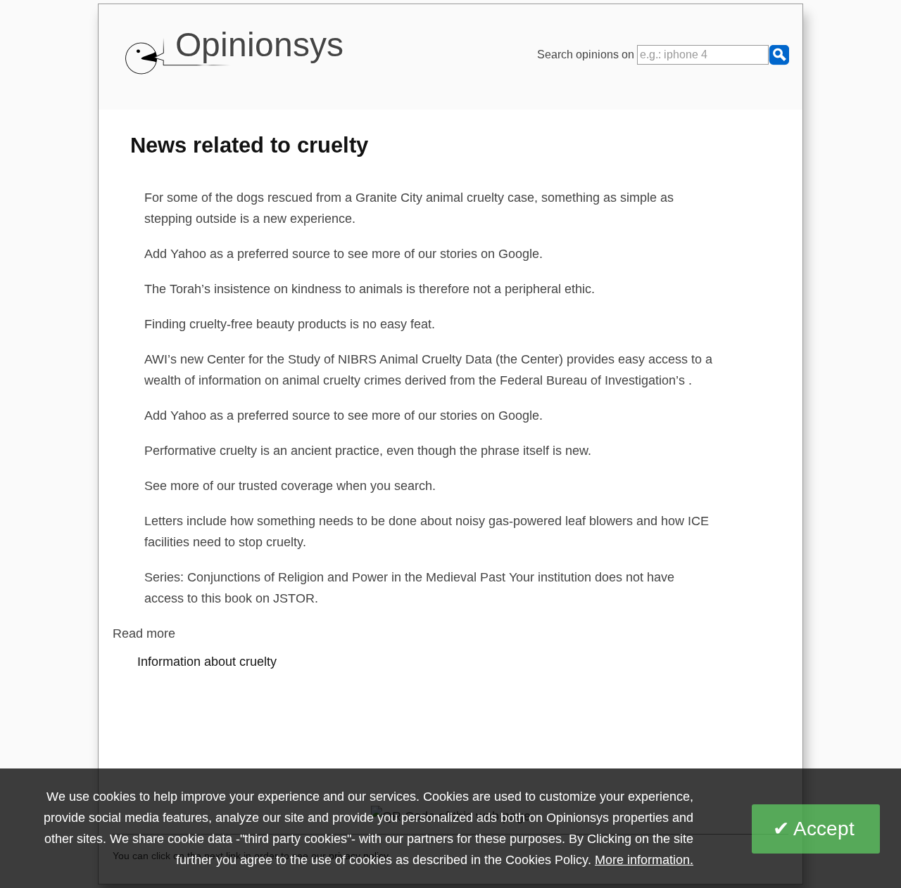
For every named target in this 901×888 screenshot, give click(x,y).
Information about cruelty (207, 662)
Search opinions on (587, 54)
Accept (824, 828)
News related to (249, 145)
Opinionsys (259, 44)
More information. (644, 860)
